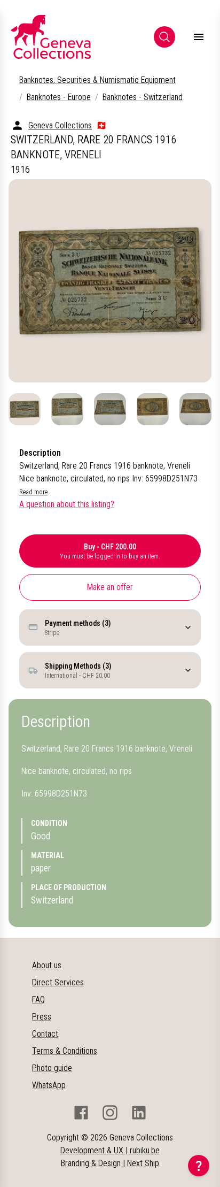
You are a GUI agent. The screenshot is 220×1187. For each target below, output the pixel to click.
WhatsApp (49, 1085)
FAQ (38, 999)
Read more (33, 492)
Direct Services (58, 982)
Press (41, 1017)
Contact (45, 1034)
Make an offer (110, 587)
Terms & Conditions (64, 1051)
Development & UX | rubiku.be (110, 1150)
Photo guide (52, 1068)
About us (46, 965)
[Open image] (110, 280)
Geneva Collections (60, 125)
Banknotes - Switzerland (143, 97)
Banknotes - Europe (59, 97)
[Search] (164, 37)
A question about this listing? (66, 504)
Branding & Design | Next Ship (110, 1163)
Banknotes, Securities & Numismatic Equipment (97, 80)
